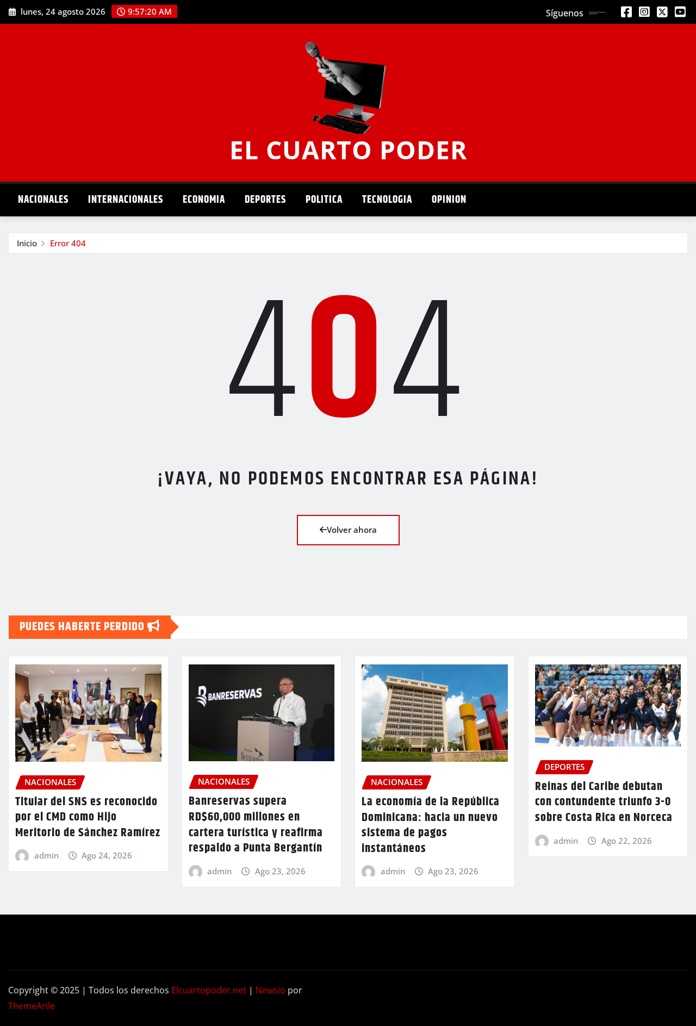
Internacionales (125, 200)
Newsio (270, 990)
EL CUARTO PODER (348, 149)
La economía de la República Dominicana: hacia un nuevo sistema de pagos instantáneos (431, 825)
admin (46, 855)
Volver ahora (352, 529)
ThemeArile (31, 1006)
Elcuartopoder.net (208, 990)
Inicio (27, 243)
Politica (324, 200)
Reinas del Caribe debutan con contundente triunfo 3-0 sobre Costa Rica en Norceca (604, 802)
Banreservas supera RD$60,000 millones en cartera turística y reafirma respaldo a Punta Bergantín (256, 824)
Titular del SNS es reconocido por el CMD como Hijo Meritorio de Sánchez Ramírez (87, 817)
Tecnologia (387, 200)
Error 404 (68, 243)
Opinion (449, 200)
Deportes (265, 200)
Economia (204, 200)
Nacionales (43, 200)
